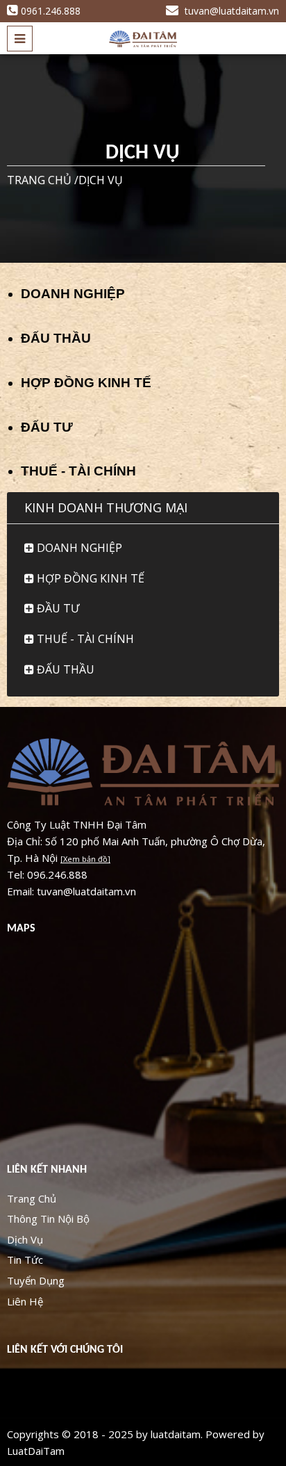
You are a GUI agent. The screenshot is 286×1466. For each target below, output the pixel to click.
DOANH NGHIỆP (73, 293)
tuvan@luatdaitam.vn (230, 10)
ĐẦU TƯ (56, 608)
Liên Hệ (25, 1301)
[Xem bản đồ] (85, 859)
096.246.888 (57, 874)
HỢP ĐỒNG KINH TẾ (86, 382)
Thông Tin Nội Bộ (48, 1218)
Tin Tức (25, 1260)
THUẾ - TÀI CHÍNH (78, 471)
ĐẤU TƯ (47, 427)
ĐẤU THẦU (56, 338)
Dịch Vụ (25, 1239)
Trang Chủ (31, 1198)
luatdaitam (176, 1434)
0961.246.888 (51, 10)
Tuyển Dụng (36, 1280)
